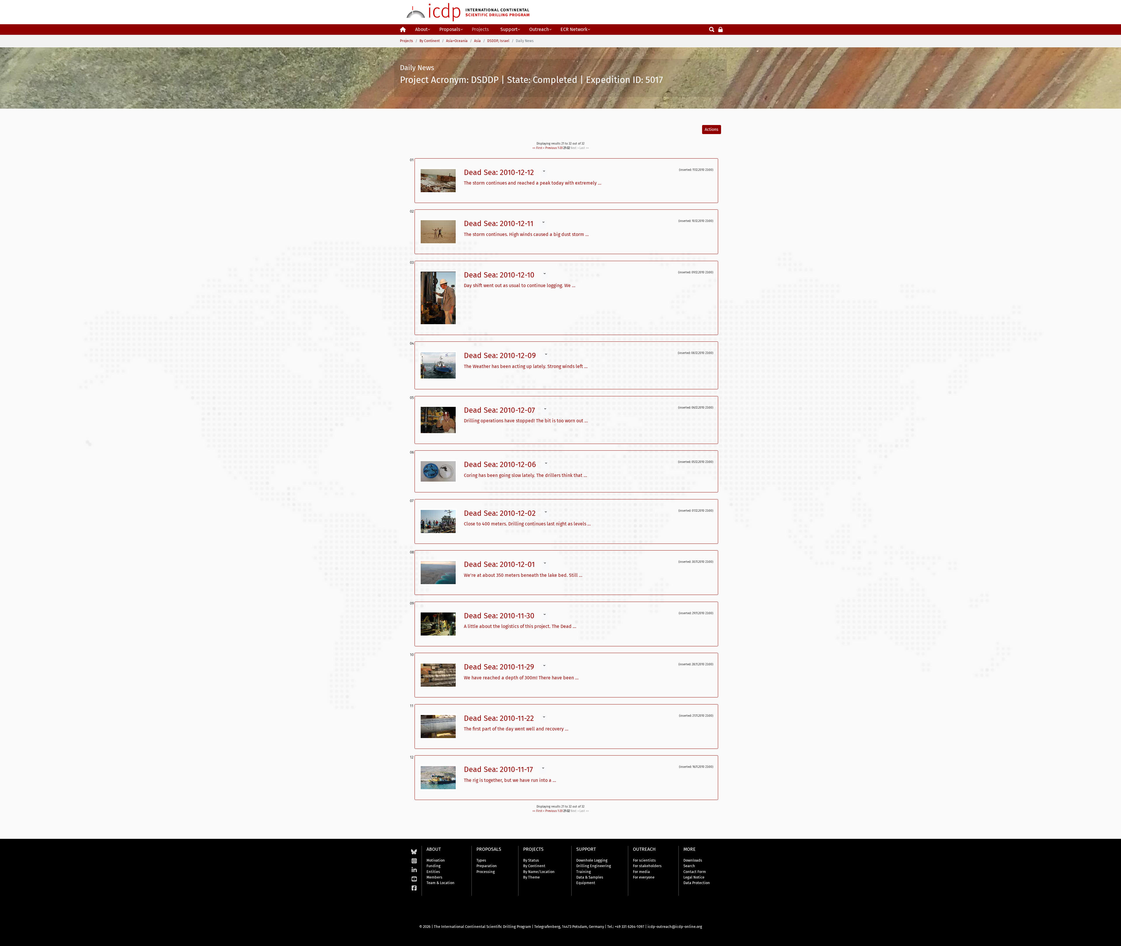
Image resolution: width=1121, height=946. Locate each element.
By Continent (534, 866)
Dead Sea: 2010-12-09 (501, 355)
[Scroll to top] (1112, 937)
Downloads (692, 860)
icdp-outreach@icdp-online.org (674, 926)
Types (481, 860)
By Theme (531, 877)
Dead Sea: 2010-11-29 (500, 666)
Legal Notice (693, 877)
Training (583, 871)
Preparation (486, 866)
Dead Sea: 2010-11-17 (499, 769)
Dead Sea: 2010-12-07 (500, 410)
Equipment (585, 883)
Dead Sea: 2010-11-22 (500, 718)
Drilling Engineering (593, 866)
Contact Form (694, 871)
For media (641, 871)
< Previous (550, 148)
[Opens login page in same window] (720, 29)
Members (434, 877)
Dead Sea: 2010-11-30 (500, 615)
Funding (434, 866)
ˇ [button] (544, 173)
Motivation (436, 860)
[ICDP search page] (711, 29)
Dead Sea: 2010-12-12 (500, 172)
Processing (485, 871)
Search (689, 866)
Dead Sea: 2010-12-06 (501, 464)
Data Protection (696, 883)
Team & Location (441, 883)
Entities (433, 871)
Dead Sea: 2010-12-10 (500, 275)
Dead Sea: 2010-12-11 (499, 223)
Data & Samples (589, 877)
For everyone (644, 877)
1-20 (560, 148)
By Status (531, 860)
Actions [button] (711, 129)
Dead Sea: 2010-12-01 (500, 564)
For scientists (644, 860)
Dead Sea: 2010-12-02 (501, 513)
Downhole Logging (592, 860)
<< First (537, 148)
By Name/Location (539, 871)
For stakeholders (647, 866)
